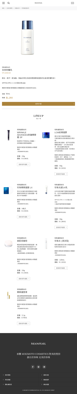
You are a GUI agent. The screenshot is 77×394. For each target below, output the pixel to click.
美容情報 (7, 375)
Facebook (33, 367)
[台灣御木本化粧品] (38, 343)
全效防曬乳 (10, 8)
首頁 (3, 8)
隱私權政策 (8, 384)
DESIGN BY (47, 390)
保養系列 (17, 8)
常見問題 (7, 379)
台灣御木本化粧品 (38, 3)
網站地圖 (46, 384)
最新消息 (46, 375)
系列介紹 (38, 104)
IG (44, 367)
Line (38, 367)
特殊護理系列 (25, 8)
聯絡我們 (72, 3)
